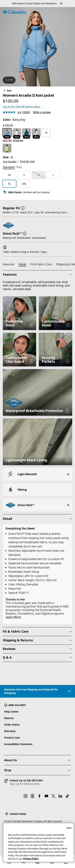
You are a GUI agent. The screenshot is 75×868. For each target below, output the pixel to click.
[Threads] (32, 795)
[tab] (9, 167)
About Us (10, 760)
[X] (53, 795)
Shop (7, 770)
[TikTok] (67, 795)
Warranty (10, 731)
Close (69, 827)
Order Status (12, 724)
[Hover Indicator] (31, 325)
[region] (37, 46)
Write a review (42, 112)
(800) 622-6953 (17, 705)
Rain (9, 90)
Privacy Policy (31, 858)
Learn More (13, 617)
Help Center (11, 711)
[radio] (7, 132)
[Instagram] (25, 795)
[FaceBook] (39, 795)
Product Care (12, 737)
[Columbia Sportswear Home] (14, 12)
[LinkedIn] (60, 795)
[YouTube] (46, 795)
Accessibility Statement (18, 744)
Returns (9, 718)
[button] (22, 208)
